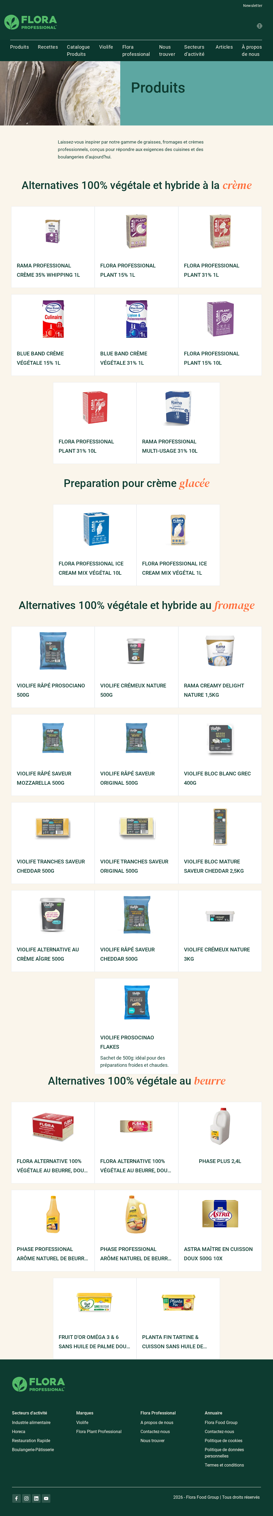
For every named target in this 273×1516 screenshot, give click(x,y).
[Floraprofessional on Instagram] (26, 1498)
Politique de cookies (223, 1440)
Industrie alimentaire (31, 1422)
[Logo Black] (30, 14)
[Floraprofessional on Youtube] (46, 1498)
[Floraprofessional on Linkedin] (36, 1498)
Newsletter (252, 5)
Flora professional (136, 50)
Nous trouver (167, 50)
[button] (259, 26)
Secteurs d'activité (194, 50)
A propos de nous (156, 1422)
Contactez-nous (155, 1431)
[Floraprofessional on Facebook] (16, 1498)
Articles (224, 47)
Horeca (18, 1431)
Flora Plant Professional (99, 1431)
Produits (19, 47)
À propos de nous (252, 50)
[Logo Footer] (38, 1375)
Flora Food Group (221, 1422)
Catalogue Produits (78, 50)
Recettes (48, 47)
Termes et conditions (224, 1465)
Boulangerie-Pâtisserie (33, 1449)
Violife (106, 47)
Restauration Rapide (31, 1440)
